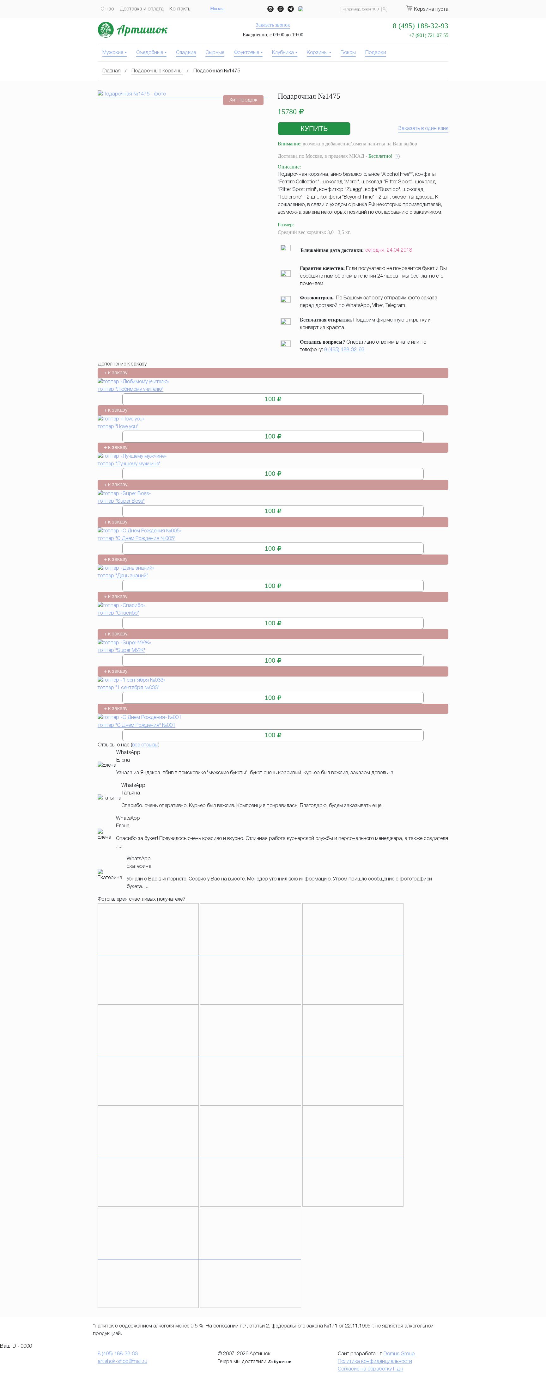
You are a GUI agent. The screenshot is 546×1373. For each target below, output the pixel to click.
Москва (217, 8)
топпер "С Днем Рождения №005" (136, 538)
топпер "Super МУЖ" (121, 650)
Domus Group (400, 1354)
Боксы (348, 53)
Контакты (180, 9)
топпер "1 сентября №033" (128, 688)
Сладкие (186, 53)
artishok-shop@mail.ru (122, 1361)
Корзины (317, 53)
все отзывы (145, 745)
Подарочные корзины (157, 71)
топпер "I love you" (118, 427)
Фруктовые (246, 53)
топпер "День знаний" (123, 576)
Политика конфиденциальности (375, 1361)
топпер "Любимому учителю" (130, 389)
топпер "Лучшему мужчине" (129, 464)
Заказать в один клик (423, 128)
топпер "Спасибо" (118, 613)
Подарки (375, 53)
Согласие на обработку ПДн (370, 1369)
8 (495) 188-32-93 (344, 350)
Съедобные (149, 53)
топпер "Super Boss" (121, 501)
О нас (107, 9)
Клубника (283, 53)
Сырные (214, 53)
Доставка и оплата (142, 9)
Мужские (112, 53)
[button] (314, 128)
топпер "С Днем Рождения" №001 (136, 725)
